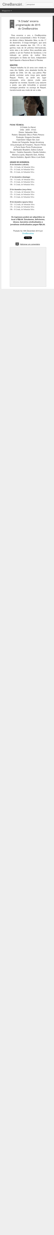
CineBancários (28, 233)
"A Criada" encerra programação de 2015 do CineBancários (28, 24)
